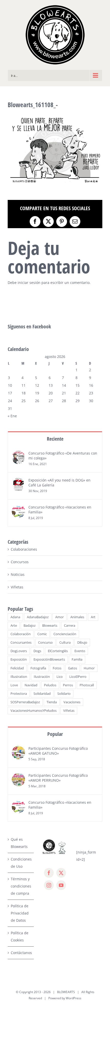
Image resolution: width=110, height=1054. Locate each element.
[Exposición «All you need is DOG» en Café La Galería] (18, 481)
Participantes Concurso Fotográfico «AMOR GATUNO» (58, 751)
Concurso (45, 642)
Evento (79, 651)
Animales (77, 617)
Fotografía (38, 668)
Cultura (65, 642)
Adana (15, 617)
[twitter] (61, 873)
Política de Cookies (19, 936)
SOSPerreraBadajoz (25, 702)
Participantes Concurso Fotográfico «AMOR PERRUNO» (58, 778)
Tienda (52, 702)
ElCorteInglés (58, 651)
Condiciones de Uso (21, 863)
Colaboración (20, 634)
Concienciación (64, 634)
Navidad (31, 685)
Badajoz (30, 625)
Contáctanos (21, 952)
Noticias (18, 574)
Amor (59, 617)
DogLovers (18, 651)
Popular (55, 734)
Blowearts (49, 625)
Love (14, 685)
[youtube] (61, 885)
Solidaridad (42, 693)
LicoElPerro (77, 676)
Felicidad (17, 668)
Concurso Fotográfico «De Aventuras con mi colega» (62, 455)
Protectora (18, 693)
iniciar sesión (29, 282)
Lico (60, 676)
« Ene (12, 415)
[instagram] (49, 885)
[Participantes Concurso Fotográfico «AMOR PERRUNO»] (18, 776)
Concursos (20, 561)
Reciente (55, 438)
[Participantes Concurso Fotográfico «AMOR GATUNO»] (18, 749)
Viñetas (17, 587)
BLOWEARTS (66, 992)
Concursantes (20, 642)
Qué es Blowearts (19, 843)
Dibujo (82, 642)
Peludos (50, 685)
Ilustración (42, 676)
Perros (68, 685)
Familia (77, 659)
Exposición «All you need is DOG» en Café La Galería (59, 482)
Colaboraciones (24, 549)
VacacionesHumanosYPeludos (33, 710)
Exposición (18, 659)
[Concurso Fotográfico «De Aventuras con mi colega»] (18, 454)
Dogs (37, 651)
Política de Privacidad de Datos (20, 913)
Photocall (87, 685)
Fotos (57, 668)
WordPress (73, 998)
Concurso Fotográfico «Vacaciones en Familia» (59, 509)
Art (93, 617)
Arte (13, 625)
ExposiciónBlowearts (49, 659)
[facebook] (49, 873)
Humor (89, 668)
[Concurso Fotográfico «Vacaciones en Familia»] (18, 508)
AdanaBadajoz (38, 617)
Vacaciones (71, 702)
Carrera (69, 625)
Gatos (72, 668)
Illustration (18, 676)
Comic (42, 634)
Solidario (64, 693)
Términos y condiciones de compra (21, 886)
